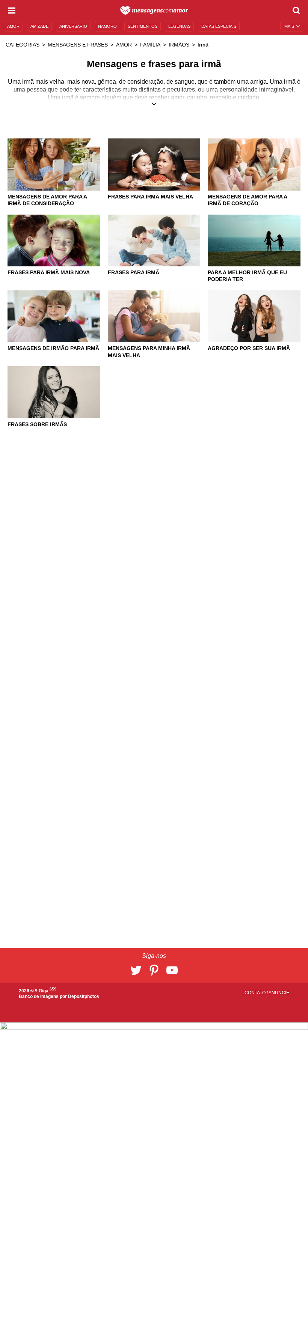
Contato (256, 992)
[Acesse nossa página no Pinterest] (154, 970)
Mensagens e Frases (78, 45)
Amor (124, 45)
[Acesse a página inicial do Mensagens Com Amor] (154, 10)
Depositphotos (83, 996)
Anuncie (279, 992)
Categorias (22, 45)
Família (150, 45)
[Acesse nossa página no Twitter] (136, 970)
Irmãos (179, 45)
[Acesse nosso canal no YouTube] (172, 970)
